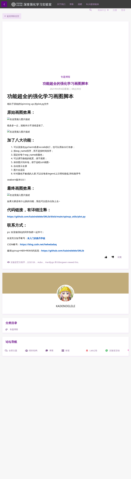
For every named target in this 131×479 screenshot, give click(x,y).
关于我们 (61, 4)
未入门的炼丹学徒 (36, 238)
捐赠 (80, 4)
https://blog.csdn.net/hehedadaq (38, 244)
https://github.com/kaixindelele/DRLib (62, 250)
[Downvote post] (113, 257)
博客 (71, 4)
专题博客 (65, 76)
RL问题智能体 (92, 4)
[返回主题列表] (4, 4)
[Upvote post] (107, 257)
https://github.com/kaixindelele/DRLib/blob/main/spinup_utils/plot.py (46, 216)
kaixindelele (65, 306)
